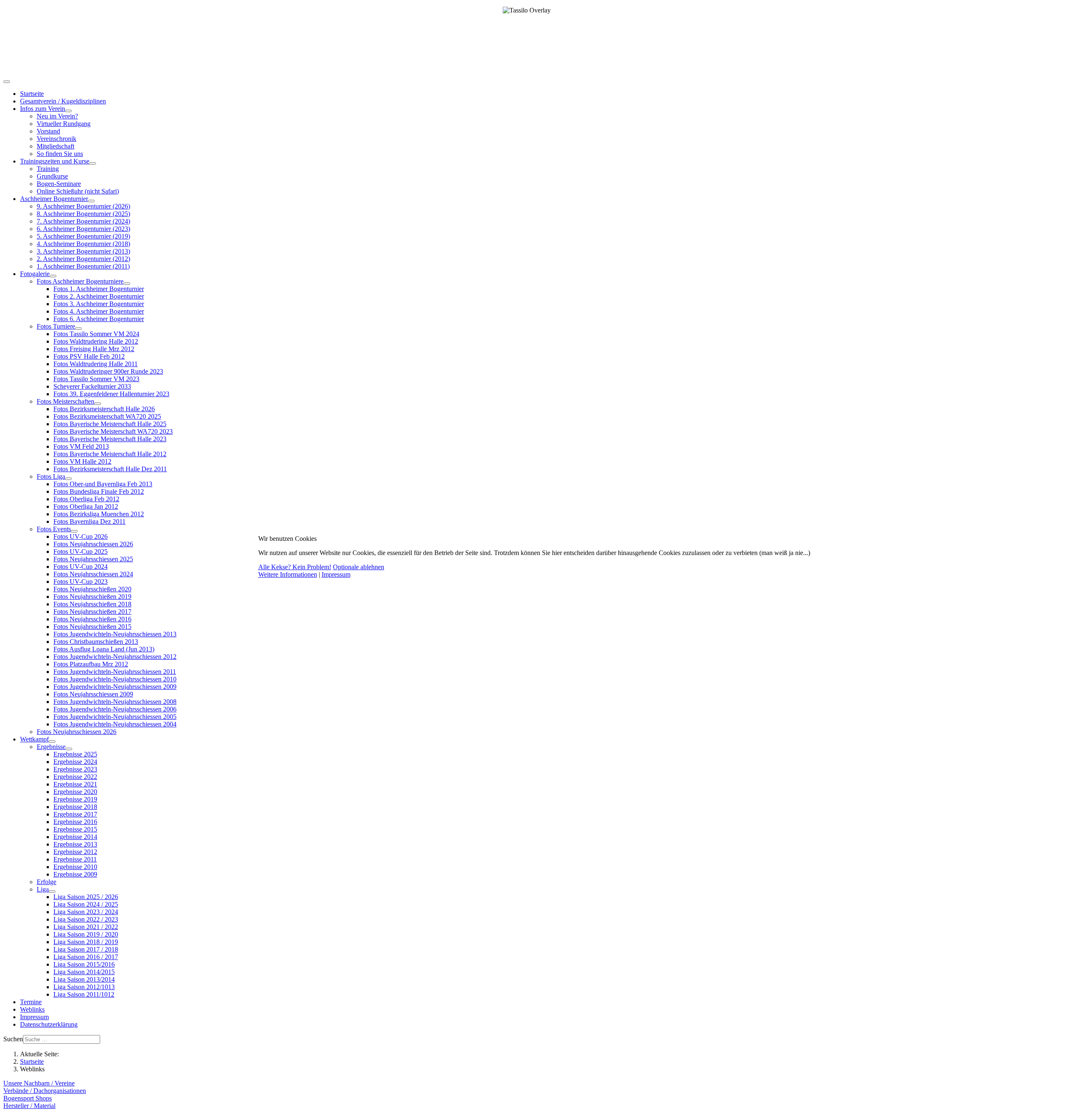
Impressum (336, 574)
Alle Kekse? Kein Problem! (294, 566)
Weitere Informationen (287, 574)
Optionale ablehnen (358, 566)
